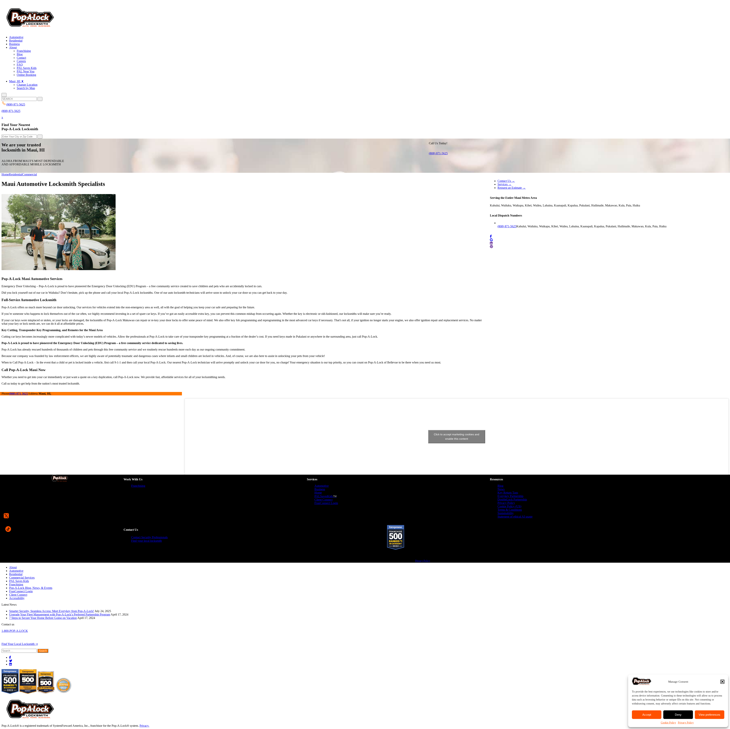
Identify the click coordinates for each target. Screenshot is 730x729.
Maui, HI (16, 81)
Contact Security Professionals (149, 537)
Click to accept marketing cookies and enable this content (456, 436)
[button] (722, 682)
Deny (678, 714)
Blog (20, 54)
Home (5, 174)
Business (14, 44)
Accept (646, 714)
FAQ (20, 64)
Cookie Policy (668, 722)
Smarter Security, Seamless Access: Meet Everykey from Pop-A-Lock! (51, 611)
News (501, 489)
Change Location (27, 84)
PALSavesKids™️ (325, 496)
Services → (504, 184)
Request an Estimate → (512, 187)
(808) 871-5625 (11, 111)
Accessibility (17, 598)
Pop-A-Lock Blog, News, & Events (30, 587)
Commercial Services (22, 577)
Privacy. (144, 725)
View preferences (709, 714)
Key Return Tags (508, 492)
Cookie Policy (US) (509, 506)
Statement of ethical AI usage (515, 516)
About (13, 47)
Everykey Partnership (510, 496)
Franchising (24, 50)
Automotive (16, 37)
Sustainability (506, 513)
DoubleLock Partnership (512, 499)
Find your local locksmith (146, 540)
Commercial (29, 174)
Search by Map (26, 88)
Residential (15, 40)
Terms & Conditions (510, 509)
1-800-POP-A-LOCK (15, 630)
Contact (21, 57)
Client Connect (323, 499)
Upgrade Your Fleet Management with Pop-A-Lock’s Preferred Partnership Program (59, 614)
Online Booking (26, 74)
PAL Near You (25, 71)
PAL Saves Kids (26, 68)
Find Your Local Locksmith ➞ (20, 644)
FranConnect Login (326, 503)
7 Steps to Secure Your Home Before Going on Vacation (43, 618)
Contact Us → (506, 180)
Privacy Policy (686, 722)
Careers (21, 61)
